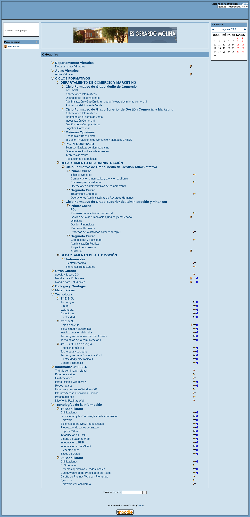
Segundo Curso (83, 190)
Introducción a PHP (72, 442)
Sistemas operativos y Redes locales (83, 469)
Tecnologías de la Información (78, 404)
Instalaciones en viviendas (77, 332)
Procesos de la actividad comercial (92, 213)
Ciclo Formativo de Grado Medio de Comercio (101, 86)
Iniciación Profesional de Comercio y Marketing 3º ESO (99, 139)
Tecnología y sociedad (74, 351)
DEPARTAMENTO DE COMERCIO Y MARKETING (98, 82)
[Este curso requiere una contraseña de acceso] (194, 175)
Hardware (66, 420)
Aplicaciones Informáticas (81, 94)
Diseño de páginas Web (75, 438)
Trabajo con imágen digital (71, 370)
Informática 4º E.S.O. (71, 367)
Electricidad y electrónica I (76, 328)
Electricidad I (68, 317)
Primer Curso (81, 171)
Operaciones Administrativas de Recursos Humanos (102, 197)
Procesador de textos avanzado (80, 427)
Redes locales (63, 385)
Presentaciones (64, 396)
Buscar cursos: (112, 492)
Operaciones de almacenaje (83, 97)
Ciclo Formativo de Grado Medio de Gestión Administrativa (111, 167)
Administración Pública (85, 243)
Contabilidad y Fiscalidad (86, 239)
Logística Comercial (78, 128)
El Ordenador (69, 465)
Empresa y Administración (86, 182)
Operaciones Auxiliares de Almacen (87, 151)
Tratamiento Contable (84, 193)
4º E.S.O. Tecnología (76, 344)
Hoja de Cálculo (70, 431)
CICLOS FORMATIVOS (72, 78)
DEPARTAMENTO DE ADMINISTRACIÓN (92, 163)
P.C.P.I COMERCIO (80, 144)
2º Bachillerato (72, 458)
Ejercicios (66, 480)
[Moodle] (125, 513)
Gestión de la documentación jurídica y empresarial (101, 217)
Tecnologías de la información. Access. (84, 336)
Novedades (14, 46)
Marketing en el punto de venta (84, 116)
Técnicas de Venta (77, 155)
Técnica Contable (81, 174)
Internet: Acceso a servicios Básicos (76, 393)
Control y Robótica (72, 362)
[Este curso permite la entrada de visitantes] (191, 66)
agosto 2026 (229, 29)
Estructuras (67, 313)
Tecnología (63, 294)
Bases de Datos (70, 453)
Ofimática (76, 220)
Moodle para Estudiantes (70, 282)
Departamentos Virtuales (74, 63)
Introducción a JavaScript (76, 446)
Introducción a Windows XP (71, 381)
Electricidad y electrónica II (77, 359)
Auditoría (76, 251)
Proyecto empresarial (83, 247)
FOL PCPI (72, 90)
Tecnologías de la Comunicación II (81, 355)
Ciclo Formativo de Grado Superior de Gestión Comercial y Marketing (119, 109)
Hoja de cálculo (70, 325)
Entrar (245, 4)
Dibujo (65, 305)
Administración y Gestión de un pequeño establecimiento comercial (106, 101)
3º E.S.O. (67, 321)
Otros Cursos (65, 271)
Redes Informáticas (72, 347)
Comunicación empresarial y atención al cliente (99, 178)
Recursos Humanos (83, 228)
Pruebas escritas (65, 374)
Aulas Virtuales (67, 70)
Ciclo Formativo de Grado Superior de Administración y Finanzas (116, 201)
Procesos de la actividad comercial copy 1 (96, 232)
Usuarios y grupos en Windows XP (76, 389)
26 (224, 52)
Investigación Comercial (80, 120)
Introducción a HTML (73, 435)
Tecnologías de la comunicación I (81, 340)
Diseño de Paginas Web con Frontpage (84, 476)
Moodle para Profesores (69, 278)
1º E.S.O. (67, 298)
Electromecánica (76, 263)
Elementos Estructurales (80, 266)
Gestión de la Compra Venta (83, 124)
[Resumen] (197, 278)
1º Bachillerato (72, 409)
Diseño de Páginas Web (70, 400)
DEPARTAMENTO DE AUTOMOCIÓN (89, 255)
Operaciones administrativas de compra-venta (98, 186)
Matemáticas (65, 290)
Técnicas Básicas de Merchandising (87, 147)
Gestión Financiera (82, 224)
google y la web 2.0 (67, 274)
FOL (73, 209)
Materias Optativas (80, 132)
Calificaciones (63, 378)
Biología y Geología (70, 286)
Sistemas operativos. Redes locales (82, 423)
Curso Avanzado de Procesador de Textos (86, 472)
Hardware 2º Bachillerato (76, 484)
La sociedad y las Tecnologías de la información (89, 416)
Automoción (75, 259)
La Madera (67, 309)
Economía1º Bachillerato (81, 136)
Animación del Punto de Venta (84, 105)
